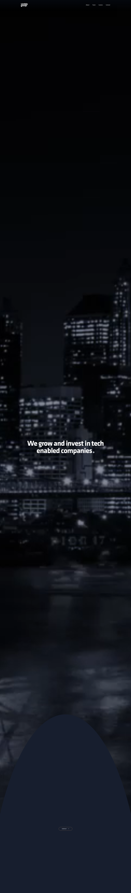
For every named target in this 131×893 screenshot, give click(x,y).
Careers (101, 5)
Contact (108, 5)
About (87, 5)
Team (94, 5)
